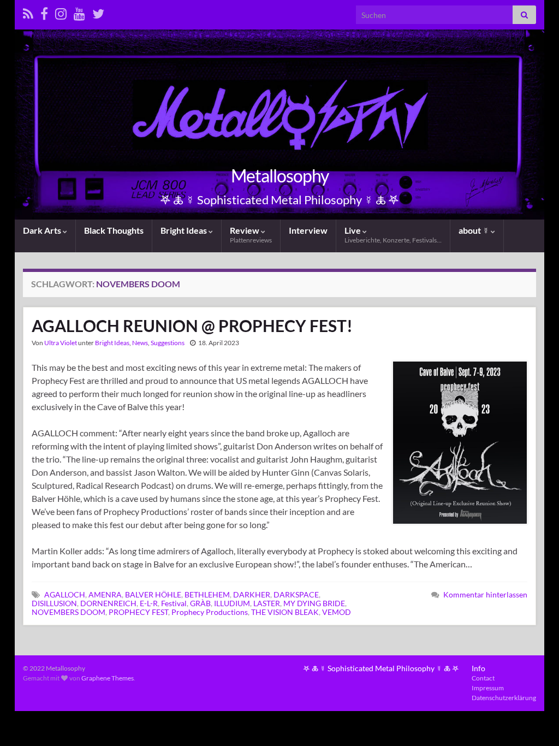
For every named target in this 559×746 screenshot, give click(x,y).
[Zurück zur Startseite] (279, 124)
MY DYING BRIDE (314, 603)
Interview (308, 230)
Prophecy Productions (209, 612)
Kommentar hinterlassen (485, 594)
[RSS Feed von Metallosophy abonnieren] (28, 12)
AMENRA (105, 594)
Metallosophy (280, 175)
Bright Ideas (184, 230)
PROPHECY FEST (138, 612)
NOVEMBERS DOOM (68, 612)
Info (478, 668)
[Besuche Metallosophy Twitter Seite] (98, 12)
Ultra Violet (60, 343)
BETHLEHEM (207, 594)
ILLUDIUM (232, 603)
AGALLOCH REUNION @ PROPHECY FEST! (192, 325)
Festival (174, 603)
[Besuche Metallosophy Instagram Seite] (61, 12)
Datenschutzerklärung (504, 698)
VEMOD (336, 612)
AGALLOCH (64, 594)
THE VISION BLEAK (285, 612)
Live (393, 234)
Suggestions (168, 343)
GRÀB (200, 603)
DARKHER (251, 594)
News (140, 343)
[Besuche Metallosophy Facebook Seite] (44, 12)
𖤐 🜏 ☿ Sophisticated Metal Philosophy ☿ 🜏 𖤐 (381, 668)
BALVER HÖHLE (153, 594)
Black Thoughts (114, 230)
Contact (483, 678)
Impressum (488, 688)
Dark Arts (43, 230)
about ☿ (475, 230)
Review (251, 234)
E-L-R (149, 603)
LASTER (266, 603)
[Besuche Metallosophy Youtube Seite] (79, 12)
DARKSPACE (296, 594)
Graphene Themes (107, 678)
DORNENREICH (108, 603)
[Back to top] (534, 721)
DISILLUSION (54, 603)
